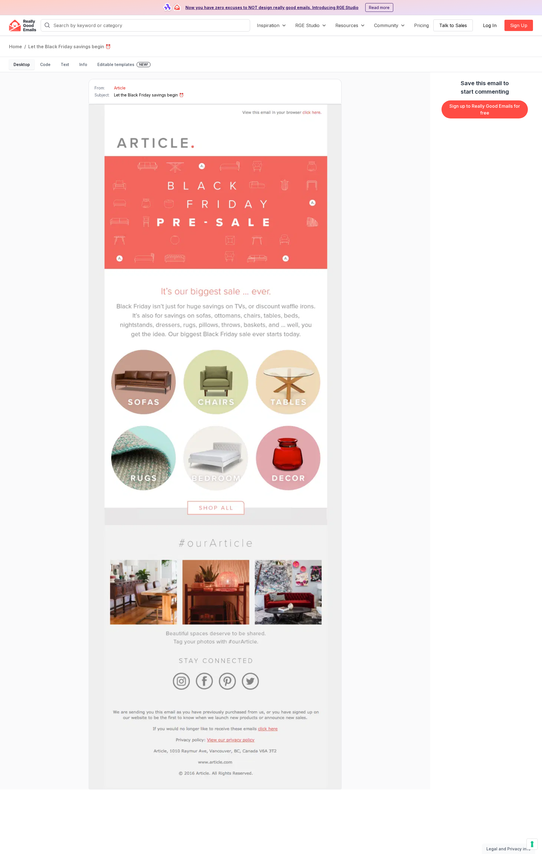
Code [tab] (45, 64)
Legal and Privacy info (508, 848)
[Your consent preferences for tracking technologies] (532, 844)
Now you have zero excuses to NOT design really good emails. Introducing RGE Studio (272, 7)
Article (120, 87)
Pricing (421, 25)
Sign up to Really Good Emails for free (484, 109)
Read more (379, 7)
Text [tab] (65, 64)
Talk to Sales (453, 25)
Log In (490, 25)
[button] (271, 25)
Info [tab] (83, 64)
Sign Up (518, 25)
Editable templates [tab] (122, 64)
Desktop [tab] (22, 64)
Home (15, 46)
